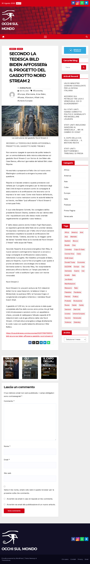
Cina (73, 245)
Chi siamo (65, 559)
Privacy (80, 559)
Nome (7, 446)
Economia (81, 262)
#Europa (21, 94)
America (12, 49)
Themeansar (6, 560)
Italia (66, 199)
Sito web (7, 473)
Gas (83, 267)
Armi (81, 232)
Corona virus (69, 254)
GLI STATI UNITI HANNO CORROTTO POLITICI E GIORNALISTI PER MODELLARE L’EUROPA (75, 114)
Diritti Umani (69, 258)
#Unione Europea (25, 101)
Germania (68, 271)
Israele (67, 275)
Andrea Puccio (25, 88)
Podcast (67, 205)
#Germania (30, 94)
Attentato (73, 237)
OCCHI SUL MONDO (19, 549)
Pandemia (77, 292)
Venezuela (68, 216)
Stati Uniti (77, 309)
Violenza (68, 322)
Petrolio (67, 296)
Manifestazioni (70, 284)
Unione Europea (79, 314)
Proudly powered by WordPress (13, 558)
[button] (87, 37)
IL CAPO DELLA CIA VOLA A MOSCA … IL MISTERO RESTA (73, 140)
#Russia (21, 97)
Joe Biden (68, 279)
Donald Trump (70, 262)
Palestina (68, 292)
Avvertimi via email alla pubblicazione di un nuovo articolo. (31, 504)
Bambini (67, 241)
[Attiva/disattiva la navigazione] (45, 36)
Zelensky (77, 322)
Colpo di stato (79, 249)
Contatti (73, 559)
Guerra (76, 271)
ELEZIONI (68, 267)
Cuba (66, 187)
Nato (76, 288)
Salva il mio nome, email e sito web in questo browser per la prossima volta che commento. (29, 491)
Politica (75, 296)
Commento (9, 401)
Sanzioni (68, 309)
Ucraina (67, 314)
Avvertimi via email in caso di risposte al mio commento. (30, 499)
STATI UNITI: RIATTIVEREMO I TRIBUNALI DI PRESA (73, 150)
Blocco (75, 241)
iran (83, 271)
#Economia (37, 91)
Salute (74, 305)
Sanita (81, 305)
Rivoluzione (78, 301)
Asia (66, 181)
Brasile (67, 245)
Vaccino (68, 318)
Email (7, 460)
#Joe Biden (41, 94)
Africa (66, 170)
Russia (67, 305)
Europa (20, 49)
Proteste (68, 301)
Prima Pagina (69, 210)
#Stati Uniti (38, 97)
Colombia (68, 249)
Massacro (68, 288)
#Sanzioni (29, 97)
